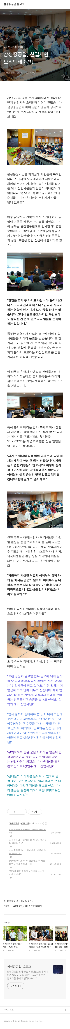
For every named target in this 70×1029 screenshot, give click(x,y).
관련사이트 (8, 1010)
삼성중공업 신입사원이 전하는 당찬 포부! (27, 831)
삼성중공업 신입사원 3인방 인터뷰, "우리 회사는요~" (27, 841)
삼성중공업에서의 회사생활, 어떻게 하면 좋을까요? (27, 852)
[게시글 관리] (22, 811)
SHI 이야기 (14, 823)
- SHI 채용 (25, 823)
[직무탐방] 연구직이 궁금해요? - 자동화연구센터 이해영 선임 (27, 862)
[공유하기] (18, 811)
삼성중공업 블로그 (14, 4)
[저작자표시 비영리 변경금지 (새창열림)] (47, 811)
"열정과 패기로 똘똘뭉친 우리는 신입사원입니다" (27, 873)
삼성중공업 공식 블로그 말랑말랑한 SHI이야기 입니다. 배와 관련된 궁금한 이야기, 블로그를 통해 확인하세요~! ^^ (27, 975)
